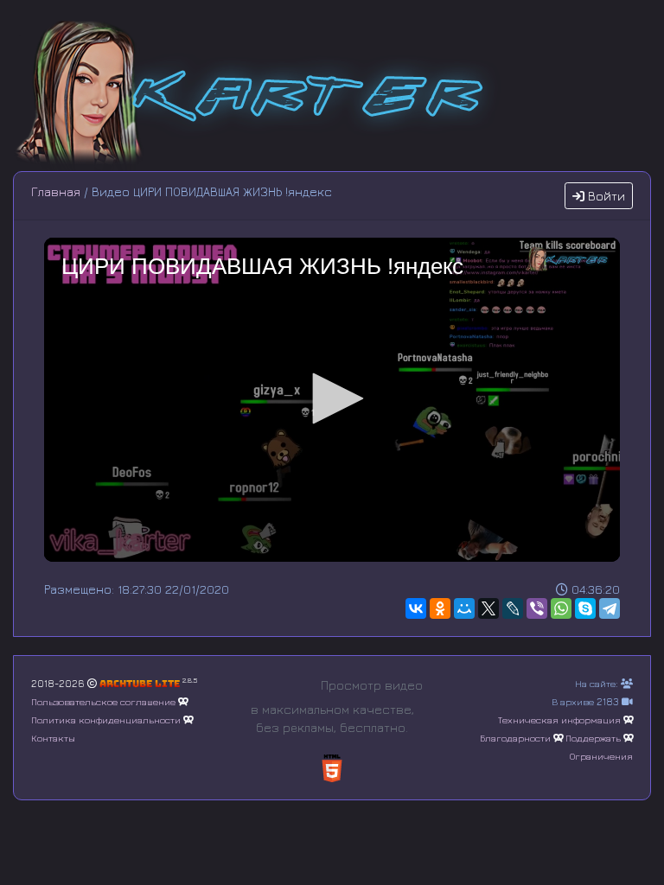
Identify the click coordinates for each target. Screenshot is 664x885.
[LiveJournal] (512, 608)
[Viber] (537, 608)
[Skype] (585, 608)
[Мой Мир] (464, 608)
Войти (604, 195)
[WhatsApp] (561, 608)
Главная (55, 191)
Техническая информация (559, 719)
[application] (332, 400)
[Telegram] (609, 608)
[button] (332, 398)
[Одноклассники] (440, 608)
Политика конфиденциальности (106, 719)
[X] (488, 608)
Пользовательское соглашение (103, 701)
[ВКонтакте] (415, 608)
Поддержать (593, 737)
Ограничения (601, 755)
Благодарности (515, 737)
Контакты (53, 737)
